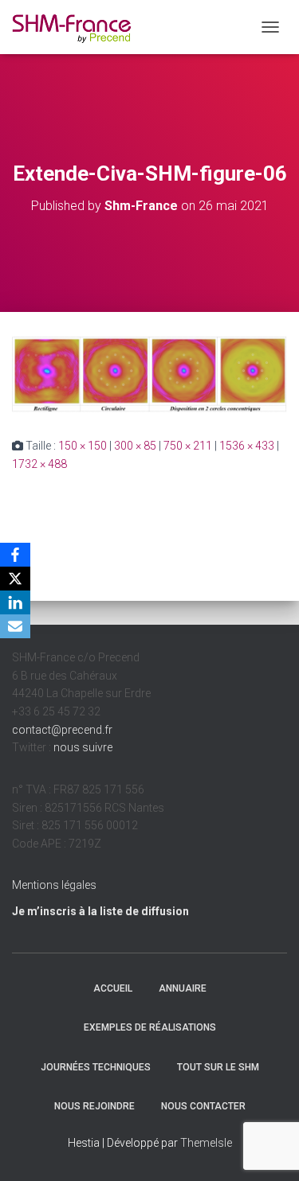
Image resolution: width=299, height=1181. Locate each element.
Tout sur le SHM (218, 1067)
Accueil (112, 988)
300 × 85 (135, 445)
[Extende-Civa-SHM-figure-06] (149, 373)
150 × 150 (82, 445)
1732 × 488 (39, 464)
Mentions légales (54, 885)
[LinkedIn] (15, 602)
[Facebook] (15, 555)
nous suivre (82, 747)
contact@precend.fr (62, 729)
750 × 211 (187, 445)
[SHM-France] (78, 27)
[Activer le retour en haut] (267, 1149)
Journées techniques (96, 1067)
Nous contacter (203, 1106)
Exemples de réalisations (150, 1027)
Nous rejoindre (94, 1106)
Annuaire (183, 988)
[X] (15, 578)
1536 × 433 (246, 445)
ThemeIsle (206, 1142)
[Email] (15, 626)
